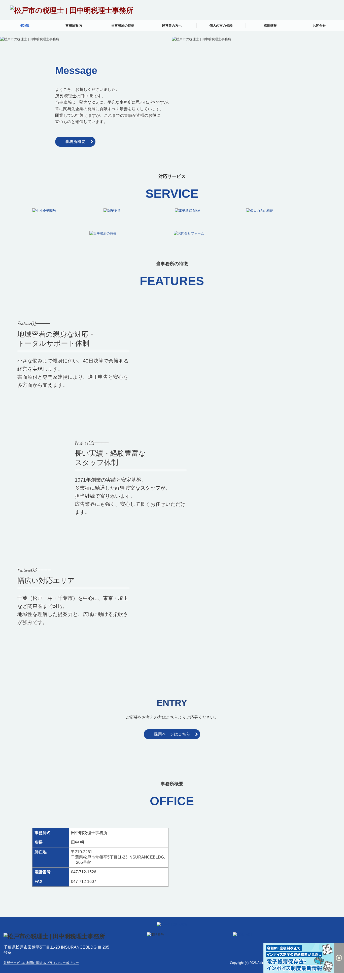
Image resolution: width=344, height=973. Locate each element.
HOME (24, 25)
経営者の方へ (172, 25)
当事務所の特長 (122, 25)
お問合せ (319, 25)
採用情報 (270, 25)
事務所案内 (73, 25)
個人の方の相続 (221, 25)
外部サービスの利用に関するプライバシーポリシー (41, 963)
